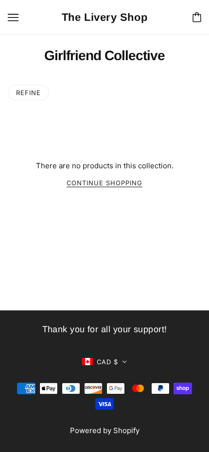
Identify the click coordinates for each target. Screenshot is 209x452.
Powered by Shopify (104, 430)
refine (28, 93)
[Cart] (197, 17)
